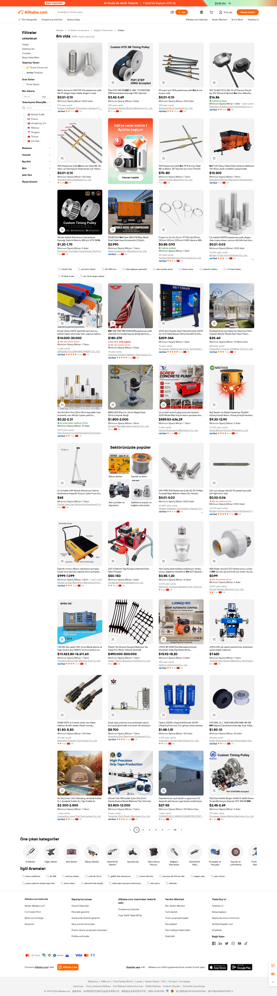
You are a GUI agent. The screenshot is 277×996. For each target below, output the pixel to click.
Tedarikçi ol (217, 905)
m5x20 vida (66, 269)
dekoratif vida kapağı (93, 883)
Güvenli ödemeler (80, 905)
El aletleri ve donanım (78, 30)
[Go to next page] (181, 830)
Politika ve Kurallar (80, 936)
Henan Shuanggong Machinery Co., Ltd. (178, 430)
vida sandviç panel (164, 269)
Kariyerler (29, 924)
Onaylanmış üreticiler (128, 909)
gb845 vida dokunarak (120, 876)
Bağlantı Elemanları (103, 30)
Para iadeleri (171, 924)
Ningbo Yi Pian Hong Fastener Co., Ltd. (228, 255)
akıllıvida (173, 883)
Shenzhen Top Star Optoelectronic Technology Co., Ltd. (181, 586)
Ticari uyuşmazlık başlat (176, 918)
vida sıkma (155, 883)
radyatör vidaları (210, 269)
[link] (273, 965)
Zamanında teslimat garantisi (85, 918)
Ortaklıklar (217, 930)
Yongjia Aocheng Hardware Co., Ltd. (125, 582)
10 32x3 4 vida (67, 276)
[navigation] (36, 430)
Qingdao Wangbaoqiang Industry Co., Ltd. (128, 426)
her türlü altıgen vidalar (94, 276)
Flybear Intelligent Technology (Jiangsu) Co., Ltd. (79, 108)
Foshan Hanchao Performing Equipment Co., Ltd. (79, 504)
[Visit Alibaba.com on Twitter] (227, 943)
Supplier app (133, 967)
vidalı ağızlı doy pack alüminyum (126, 883)
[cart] (212, 12)
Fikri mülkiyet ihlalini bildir (177, 930)
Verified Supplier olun (222, 924)
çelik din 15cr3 (94, 876)
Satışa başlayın (219, 912)
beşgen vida (199, 876)
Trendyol (172, 981)
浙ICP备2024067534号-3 (220, 991)
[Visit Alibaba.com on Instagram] (233, 943)
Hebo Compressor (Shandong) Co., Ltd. (127, 251)
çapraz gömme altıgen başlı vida (40, 883)
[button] (172, 12)
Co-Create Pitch (33, 912)
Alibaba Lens (41, 967)
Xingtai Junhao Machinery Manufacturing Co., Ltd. (79, 582)
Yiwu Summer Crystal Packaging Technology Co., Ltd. (79, 433)
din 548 (53, 876)
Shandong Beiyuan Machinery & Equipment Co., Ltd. (231, 179)
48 (175, 830)
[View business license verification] (167, 991)
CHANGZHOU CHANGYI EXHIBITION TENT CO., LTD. (181, 816)
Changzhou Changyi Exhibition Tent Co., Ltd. (231, 349)
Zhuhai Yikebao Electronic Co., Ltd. (226, 589)
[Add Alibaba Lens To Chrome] (68, 967)
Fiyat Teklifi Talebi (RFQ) (130, 915)
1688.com (105, 981)
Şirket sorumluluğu (34, 918)
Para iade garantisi (80, 912)
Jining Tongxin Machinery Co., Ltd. (176, 179)
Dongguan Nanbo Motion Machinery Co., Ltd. (130, 108)
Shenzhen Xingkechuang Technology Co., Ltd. (231, 106)
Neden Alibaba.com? (35, 905)
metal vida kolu (146, 876)
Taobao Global (152, 981)
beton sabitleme (32, 876)
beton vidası (69, 883)
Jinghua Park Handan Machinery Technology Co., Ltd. (231, 660)
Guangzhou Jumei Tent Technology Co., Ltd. (79, 816)
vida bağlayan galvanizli (136, 269)
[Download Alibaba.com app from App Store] (217, 967)
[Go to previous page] (130, 830)
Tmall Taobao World (122, 981)
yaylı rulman (219, 876)
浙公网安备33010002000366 (191, 991)
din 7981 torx (110, 269)
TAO (163, 981)
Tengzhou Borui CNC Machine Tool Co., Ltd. (79, 660)
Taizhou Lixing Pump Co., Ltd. (173, 665)
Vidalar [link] (121, 30)
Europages (185, 981)
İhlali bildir (170, 936)
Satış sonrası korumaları (83, 924)
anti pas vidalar (72, 876)
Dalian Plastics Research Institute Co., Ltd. (129, 660)
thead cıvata (187, 269)
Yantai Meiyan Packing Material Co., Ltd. (228, 430)
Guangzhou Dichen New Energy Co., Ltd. (179, 740)
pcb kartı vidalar (88, 269)
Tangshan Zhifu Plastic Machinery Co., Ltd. (129, 816)
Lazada (138, 981)
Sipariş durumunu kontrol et (225, 918)
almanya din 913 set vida (174, 876)
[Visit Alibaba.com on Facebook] (214, 943)
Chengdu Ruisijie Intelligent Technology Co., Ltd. (130, 354)
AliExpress (93, 981)
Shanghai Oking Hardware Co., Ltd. (176, 108)
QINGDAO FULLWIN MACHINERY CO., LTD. (78, 351)
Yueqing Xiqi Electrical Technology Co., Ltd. (180, 258)
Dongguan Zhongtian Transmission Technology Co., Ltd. (79, 251)
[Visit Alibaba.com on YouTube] (239, 943)
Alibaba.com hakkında (36, 899)
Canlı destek (171, 912)
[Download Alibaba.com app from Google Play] (241, 967)
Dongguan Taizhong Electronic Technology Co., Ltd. (181, 349)
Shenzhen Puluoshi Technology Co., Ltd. (77, 740)
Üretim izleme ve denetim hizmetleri (89, 930)
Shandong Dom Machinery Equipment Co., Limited (130, 736)
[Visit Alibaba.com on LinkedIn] (220, 943)
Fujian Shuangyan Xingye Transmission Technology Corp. (231, 740)
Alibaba (59, 30)
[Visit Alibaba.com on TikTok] (246, 943)
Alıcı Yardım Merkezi (175, 905)
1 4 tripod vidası (234, 269)
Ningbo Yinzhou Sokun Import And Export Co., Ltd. (231, 511)
